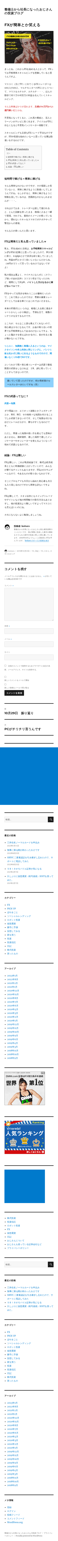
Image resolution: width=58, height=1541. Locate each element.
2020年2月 (12, 1016)
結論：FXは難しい (16, 166)
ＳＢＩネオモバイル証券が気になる (24, 868)
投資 (9, 938)
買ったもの (12, 953)
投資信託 (11, 942)
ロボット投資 (13, 919)
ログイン (11, 1511)
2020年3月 (12, 1013)
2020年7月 (12, 1001)
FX (33, 551)
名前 (7, 626)
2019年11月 (12, 1028)
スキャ (46, 551)
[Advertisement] (29, 776)
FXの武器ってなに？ (17, 163)
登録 (9, 1507)
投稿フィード (13, 1514)
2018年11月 (12, 1050)
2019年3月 (12, 1046)
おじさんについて (15, 1240)
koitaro (11, 551)
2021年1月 (12, 987)
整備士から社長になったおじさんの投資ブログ (22, 1533)
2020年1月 (12, 1020)
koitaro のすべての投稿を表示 (37, 540)
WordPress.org (15, 1522)
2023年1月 (12, 975)
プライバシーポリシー (18, 1248)
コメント (9, 585)
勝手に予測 (12, 927)
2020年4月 (12, 1009)
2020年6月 (12, 1005)
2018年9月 (12, 1058)
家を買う (11, 934)
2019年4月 (12, 1043)
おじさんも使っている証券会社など (24, 1244)
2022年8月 (12, 979)
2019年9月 (12, 1035)
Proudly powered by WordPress (29, 1536)
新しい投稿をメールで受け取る (16, 688)
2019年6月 (12, 1039)
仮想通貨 (11, 923)
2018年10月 (13, 1054)
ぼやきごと (12, 912)
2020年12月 (13, 990)
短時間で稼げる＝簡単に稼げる (21, 157)
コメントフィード (15, 1518)
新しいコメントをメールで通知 (16, 680)
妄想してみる (13, 931)
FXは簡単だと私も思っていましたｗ (23, 160)
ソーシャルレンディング (19, 916)
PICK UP (11, 908)
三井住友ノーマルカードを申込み (23, 842)
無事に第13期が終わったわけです (23, 850)
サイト (7, 652)
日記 (37, 551)
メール (8, 639)
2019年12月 (13, 1024)
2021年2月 (12, 983)
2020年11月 (13, 994)
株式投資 (11, 949)
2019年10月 (13, 1031)
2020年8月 (12, 998)
